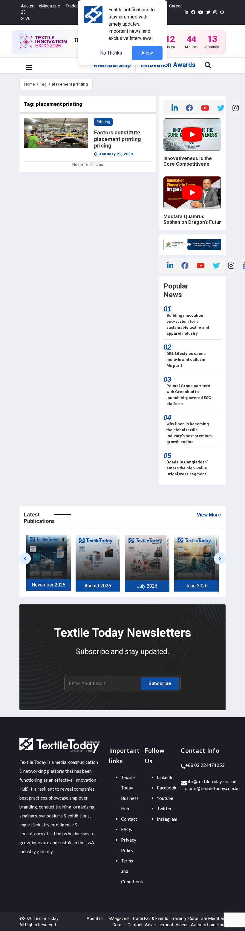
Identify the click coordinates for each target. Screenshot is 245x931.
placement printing (70, 84)
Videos (182, 924)
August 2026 (98, 586)
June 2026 (197, 586)
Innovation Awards (167, 65)
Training (178, 918)
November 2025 (48, 585)
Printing (103, 122)
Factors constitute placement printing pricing (117, 139)
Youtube (165, 798)
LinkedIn (165, 777)
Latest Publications (39, 517)
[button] (29, 67)
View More (209, 515)
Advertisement (159, 924)
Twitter (164, 808)
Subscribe (159, 683)
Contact (129, 819)
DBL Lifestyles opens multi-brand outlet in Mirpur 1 (186, 359)
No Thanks (111, 53)
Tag (43, 84)
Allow (147, 53)
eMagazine (49, 6)
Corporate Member (206, 918)
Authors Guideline (207, 924)
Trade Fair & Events (150, 918)
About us (95, 918)
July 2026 (147, 586)
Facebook (166, 787)
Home (29, 84)
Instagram (167, 819)
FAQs (126, 829)
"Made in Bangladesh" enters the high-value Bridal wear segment (187, 468)
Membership (112, 65)
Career (175, 6)
